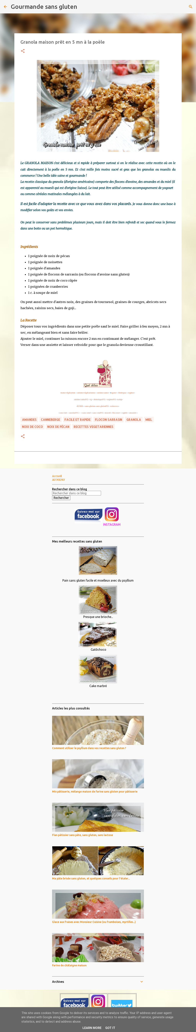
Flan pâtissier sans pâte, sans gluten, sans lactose (82, 835)
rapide (124, 413)
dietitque (122, 393)
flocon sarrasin (108, 420)
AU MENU (58, 479)
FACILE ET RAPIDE (78, 420)
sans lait (63, 413)
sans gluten (90, 406)
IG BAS (80, 406)
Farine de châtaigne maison (69, 965)
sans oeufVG (98, 413)
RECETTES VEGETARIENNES (93, 427)
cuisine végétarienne (86, 393)
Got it (110, 1028)
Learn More (91, 1028)
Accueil (57, 476)
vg (91, 399)
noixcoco (114, 406)
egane (113, 393)
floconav (116, 413)
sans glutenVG (102, 406)
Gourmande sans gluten (44, 6)
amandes (29, 420)
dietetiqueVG (99, 399)
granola (134, 420)
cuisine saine (102, 393)
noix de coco (32, 427)
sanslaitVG (74, 413)
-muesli (107, 413)
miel (148, 420)
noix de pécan (58, 427)
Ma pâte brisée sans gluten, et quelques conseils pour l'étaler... (91, 878)
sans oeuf (86, 413)
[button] (22, 51)
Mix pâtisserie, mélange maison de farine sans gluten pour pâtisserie (94, 791)
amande (132, 413)
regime (131, 393)
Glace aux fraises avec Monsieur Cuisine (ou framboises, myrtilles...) (94, 921)
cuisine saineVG (81, 399)
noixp (119, 399)
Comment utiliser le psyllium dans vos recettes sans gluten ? (89, 748)
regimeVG (111, 399)
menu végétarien (67, 393)
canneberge (50, 420)
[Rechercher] (82, 6)
